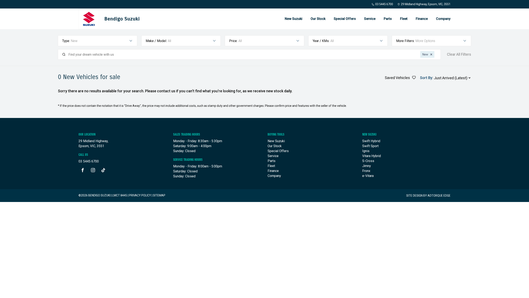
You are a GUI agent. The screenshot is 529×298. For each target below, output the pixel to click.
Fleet (403, 19)
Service (369, 19)
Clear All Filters (459, 54)
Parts (388, 19)
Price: (233, 41)
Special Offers (345, 19)
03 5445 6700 (384, 4)
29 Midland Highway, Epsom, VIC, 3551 (425, 4)
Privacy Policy (140, 195)
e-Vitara (368, 176)
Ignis (365, 151)
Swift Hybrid (371, 141)
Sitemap (159, 195)
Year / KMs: (321, 41)
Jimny (366, 166)
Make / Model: (156, 41)
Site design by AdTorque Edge (428, 195)
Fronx (366, 171)
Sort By (426, 78)
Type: (66, 41)
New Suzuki (293, 19)
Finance (422, 19)
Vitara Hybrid (371, 156)
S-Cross (368, 161)
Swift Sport (370, 146)
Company (443, 19)
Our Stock (318, 19)
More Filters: (405, 41)
